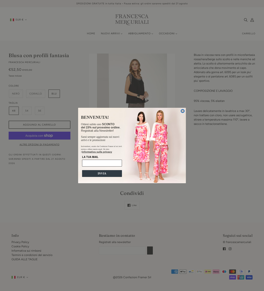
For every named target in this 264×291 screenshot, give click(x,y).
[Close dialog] (182, 111)
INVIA (102, 173)
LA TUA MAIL (90, 157)
